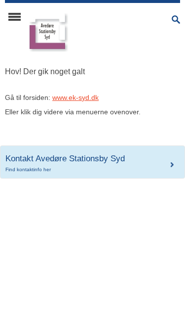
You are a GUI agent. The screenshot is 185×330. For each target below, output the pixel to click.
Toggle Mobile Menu (14, 16)
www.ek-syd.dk (75, 97)
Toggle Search (176, 19)
